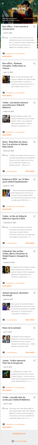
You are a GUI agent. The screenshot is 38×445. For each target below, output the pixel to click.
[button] (34, 26)
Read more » (7, 56)
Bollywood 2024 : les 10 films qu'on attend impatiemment (15, 180)
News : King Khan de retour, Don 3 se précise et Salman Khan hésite (15, 144)
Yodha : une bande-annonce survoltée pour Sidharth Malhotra (15, 105)
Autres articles (19, 434)
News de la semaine (11, 328)
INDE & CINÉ (19, 8)
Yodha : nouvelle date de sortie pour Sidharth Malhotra (16, 398)
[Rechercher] (35, 4)
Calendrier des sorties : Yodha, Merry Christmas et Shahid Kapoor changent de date (15, 255)
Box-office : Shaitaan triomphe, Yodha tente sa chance (14, 65)
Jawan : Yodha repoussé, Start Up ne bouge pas (14, 361)
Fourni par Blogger (20, 441)
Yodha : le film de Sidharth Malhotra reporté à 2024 (14, 217)
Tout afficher (30, 18)
